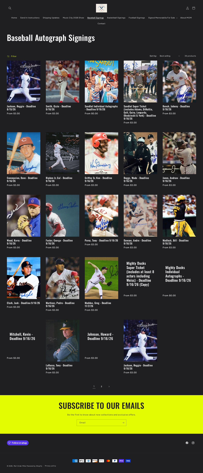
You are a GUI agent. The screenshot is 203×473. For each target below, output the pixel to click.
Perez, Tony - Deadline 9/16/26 (101, 240)
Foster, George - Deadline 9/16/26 (59, 242)
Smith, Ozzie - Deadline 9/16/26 (58, 108)
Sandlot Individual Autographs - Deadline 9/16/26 (101, 108)
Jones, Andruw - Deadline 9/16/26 (176, 179)
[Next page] (109, 387)
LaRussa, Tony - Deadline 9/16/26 (59, 367)
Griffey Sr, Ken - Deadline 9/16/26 (98, 179)
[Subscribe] (123, 422)
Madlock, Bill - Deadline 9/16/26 (176, 242)
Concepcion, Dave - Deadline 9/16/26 (22, 179)
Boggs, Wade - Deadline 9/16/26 (136, 179)
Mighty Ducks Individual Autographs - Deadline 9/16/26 (178, 273)
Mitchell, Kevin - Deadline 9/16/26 (22, 336)
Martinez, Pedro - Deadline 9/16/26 (60, 304)
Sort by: (153, 56)
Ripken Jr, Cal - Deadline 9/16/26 (59, 179)
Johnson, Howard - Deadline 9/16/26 (101, 336)
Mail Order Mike (20, 466)
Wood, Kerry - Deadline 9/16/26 (19, 242)
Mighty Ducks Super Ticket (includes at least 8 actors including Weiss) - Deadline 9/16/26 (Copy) (140, 274)
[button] (10, 8)
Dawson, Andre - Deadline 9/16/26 (137, 242)
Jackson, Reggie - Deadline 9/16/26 (138, 367)
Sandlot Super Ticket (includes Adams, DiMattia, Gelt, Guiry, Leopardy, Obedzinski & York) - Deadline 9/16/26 (140, 112)
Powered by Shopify (34, 466)
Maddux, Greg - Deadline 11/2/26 (98, 304)
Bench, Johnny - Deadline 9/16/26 (176, 108)
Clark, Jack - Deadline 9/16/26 (23, 302)
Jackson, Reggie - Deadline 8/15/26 (21, 108)
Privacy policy (50, 466)
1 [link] (94, 386)
